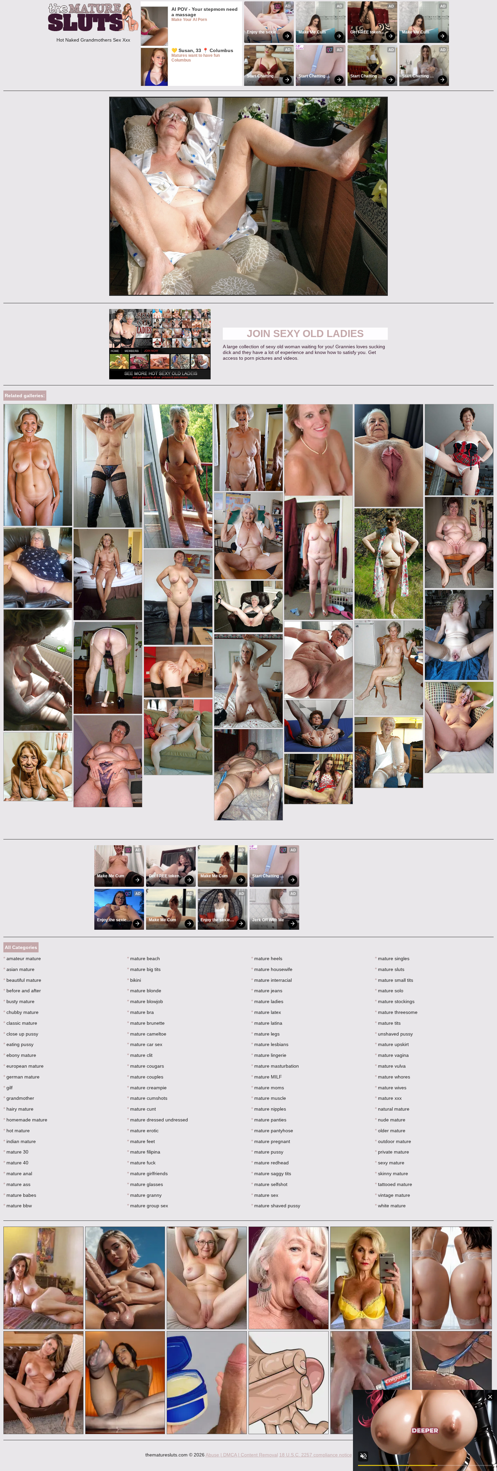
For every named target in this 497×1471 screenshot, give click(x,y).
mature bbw (17, 1205)
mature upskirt (392, 1044)
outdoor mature (393, 1141)
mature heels (266, 958)
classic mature (20, 1023)
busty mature (18, 1001)
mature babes (19, 1195)
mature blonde (144, 990)
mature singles (392, 958)
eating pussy (18, 1044)
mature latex (266, 1012)
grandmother (18, 1098)
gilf (8, 1087)
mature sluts (389, 969)
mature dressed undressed (157, 1119)
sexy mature (389, 1162)
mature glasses (145, 1184)
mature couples (145, 1076)
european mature (23, 1066)
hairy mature (18, 1109)
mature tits (388, 1023)
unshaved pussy (394, 1034)
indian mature (19, 1141)
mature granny (144, 1195)
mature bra (140, 1012)
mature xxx (388, 1098)
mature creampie (147, 1087)
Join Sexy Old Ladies (305, 333)
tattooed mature (393, 1184)
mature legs (265, 1034)
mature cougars (145, 1066)
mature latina (266, 1023)
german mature (21, 1076)
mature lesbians (269, 1044)
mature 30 (15, 1152)
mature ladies (267, 1001)
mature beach (143, 958)
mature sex (264, 1195)
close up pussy (20, 1034)
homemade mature (25, 1119)
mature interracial (271, 980)
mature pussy (267, 1152)
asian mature (18, 969)
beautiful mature (22, 980)
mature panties (268, 1119)
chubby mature (21, 1012)
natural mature (392, 1109)
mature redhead (270, 1162)
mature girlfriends (147, 1173)
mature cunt (141, 1109)
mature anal (17, 1173)
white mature (390, 1205)
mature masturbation (275, 1066)
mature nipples (268, 1109)
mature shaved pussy (275, 1205)
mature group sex (147, 1205)
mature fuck (141, 1162)
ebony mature (19, 1055)
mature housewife (271, 969)
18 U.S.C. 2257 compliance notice (315, 1454)
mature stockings (395, 1001)
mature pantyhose (272, 1130)
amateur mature (22, 958)
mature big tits (144, 969)
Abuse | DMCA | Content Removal (242, 1454)
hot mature (16, 1130)
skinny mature (391, 1173)
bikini (134, 980)
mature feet (141, 1141)
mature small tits (394, 980)
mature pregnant (270, 1141)
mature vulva (390, 1066)
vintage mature (392, 1195)
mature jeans (266, 990)
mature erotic (143, 1130)
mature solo (389, 990)
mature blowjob (145, 1001)
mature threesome (396, 1012)
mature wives (390, 1087)
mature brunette (146, 1023)
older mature (390, 1130)
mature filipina (143, 1152)
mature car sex (144, 1044)
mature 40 (15, 1162)
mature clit (139, 1055)
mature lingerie (268, 1055)
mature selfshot (269, 1184)
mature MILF (266, 1076)
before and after (22, 990)
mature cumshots (147, 1098)
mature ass (16, 1184)
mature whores (392, 1076)
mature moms (267, 1087)
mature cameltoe (146, 1034)
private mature (392, 1152)
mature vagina (392, 1055)
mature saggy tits (271, 1173)
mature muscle (268, 1098)
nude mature (390, 1119)
